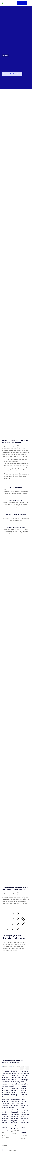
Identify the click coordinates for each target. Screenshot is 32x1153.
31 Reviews (12, 1150)
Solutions (5, 55)
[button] (29, 2)
